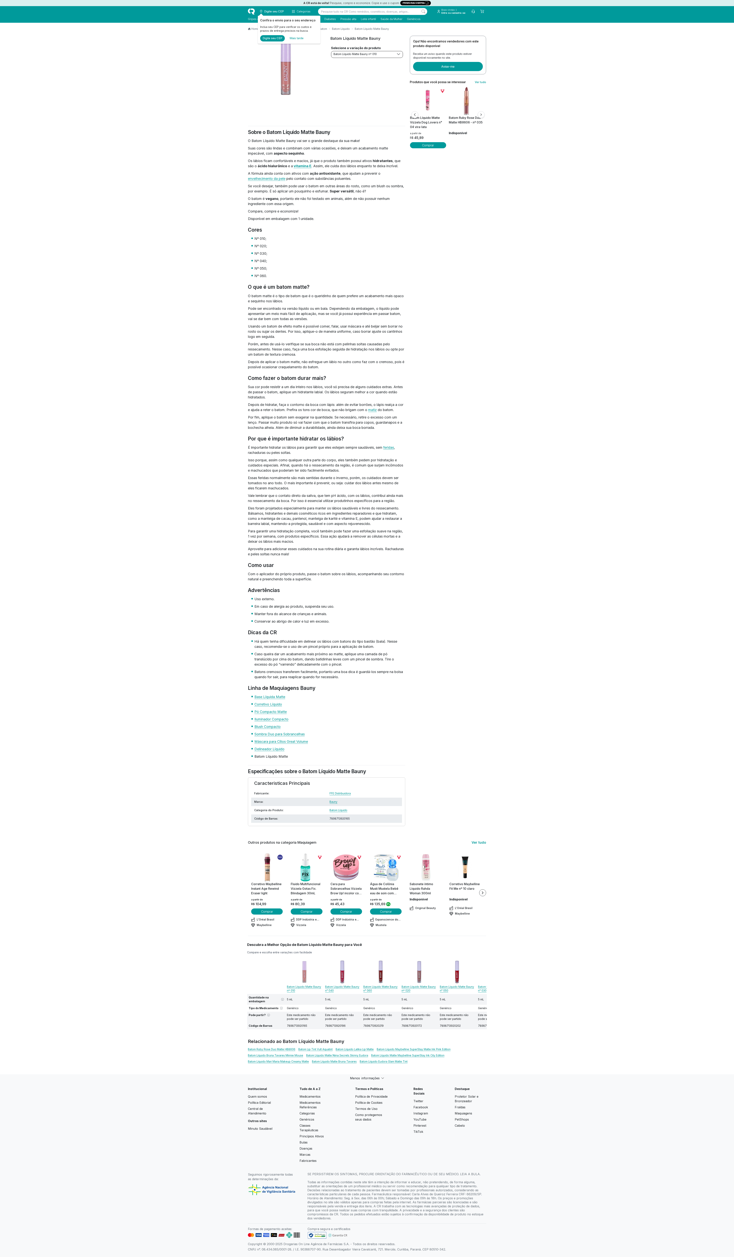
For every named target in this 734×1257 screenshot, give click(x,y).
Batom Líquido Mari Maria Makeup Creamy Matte (278, 1061)
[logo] (251, 11)
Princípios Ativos (312, 1136)
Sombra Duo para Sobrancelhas (279, 734)
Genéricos (414, 19)
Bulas (304, 1142)
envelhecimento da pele (266, 179)
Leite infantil (368, 19)
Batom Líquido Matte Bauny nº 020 (419, 988)
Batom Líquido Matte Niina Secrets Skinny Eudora (337, 1055)
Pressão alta (348, 19)
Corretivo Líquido (268, 704)
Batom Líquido (341, 28)
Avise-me (448, 66)
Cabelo (460, 1125)
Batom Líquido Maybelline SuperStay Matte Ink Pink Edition (414, 1049)
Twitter (418, 1101)
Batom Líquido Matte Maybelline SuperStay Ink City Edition (407, 1055)
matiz (372, 410)
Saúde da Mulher (391, 19)
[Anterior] (414, 114)
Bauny (333, 801)
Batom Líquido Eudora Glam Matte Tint (384, 1061)
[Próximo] (481, 114)
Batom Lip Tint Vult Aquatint (315, 1049)
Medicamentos (310, 1096)
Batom (323, 28)
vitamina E (302, 166)
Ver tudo (480, 82)
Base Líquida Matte (269, 697)
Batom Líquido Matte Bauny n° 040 (342, 988)
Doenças (306, 1148)
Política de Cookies (368, 1103)
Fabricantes (308, 1161)
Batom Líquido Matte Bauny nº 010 (355, 54)
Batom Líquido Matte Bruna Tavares (334, 1061)
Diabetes (330, 19)
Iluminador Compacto (271, 719)
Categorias (307, 1113)
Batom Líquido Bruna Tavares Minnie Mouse (275, 1055)
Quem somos (257, 1096)
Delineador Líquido (269, 749)
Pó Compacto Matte (270, 712)
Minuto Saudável (260, 1128)
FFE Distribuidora (340, 793)
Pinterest (419, 1125)
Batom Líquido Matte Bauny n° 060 (380, 988)
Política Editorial (259, 1103)
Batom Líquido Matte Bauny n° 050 (457, 988)
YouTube (419, 1119)
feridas (388, 447)
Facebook (420, 1107)
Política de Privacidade (371, 1096)
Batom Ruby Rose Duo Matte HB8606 (271, 1049)
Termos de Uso (366, 1109)
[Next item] (482, 892)
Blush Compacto (267, 727)
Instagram (420, 1113)
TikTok (418, 1132)
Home (255, 28)
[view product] (428, 101)
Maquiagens (463, 1113)
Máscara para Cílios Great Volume (281, 742)
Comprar (428, 145)
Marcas (305, 1154)
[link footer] (317, 1235)
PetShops (462, 1119)
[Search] (423, 11)
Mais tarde (297, 38)
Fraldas (460, 1107)
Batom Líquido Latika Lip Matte (355, 1049)
